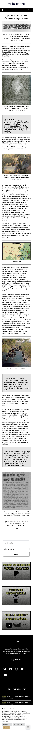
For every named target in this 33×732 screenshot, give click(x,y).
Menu (29, 10)
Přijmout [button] (6, 727)
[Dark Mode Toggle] (28, 727)
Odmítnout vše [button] (7, 724)
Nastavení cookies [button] (19, 724)
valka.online (16, 4)
